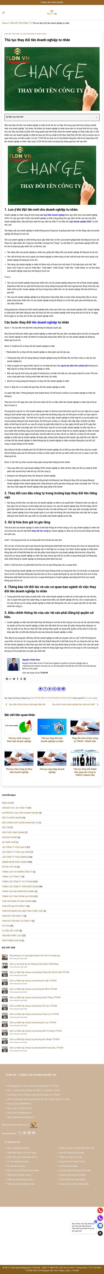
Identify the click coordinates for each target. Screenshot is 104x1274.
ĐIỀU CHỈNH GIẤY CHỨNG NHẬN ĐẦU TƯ (20, 822)
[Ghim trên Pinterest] (59, 689)
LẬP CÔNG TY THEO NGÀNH (14, 857)
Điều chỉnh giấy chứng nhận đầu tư (22, 1157)
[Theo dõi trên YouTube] (34, 1133)
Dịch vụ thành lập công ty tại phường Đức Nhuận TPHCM (34, 1039)
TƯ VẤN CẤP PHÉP (10, 931)
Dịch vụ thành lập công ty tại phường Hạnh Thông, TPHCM (35, 997)
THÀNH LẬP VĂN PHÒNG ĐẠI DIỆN (17, 896)
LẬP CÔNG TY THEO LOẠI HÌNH (16, 852)
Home (4, 23)
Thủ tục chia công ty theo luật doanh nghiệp (19, 770)
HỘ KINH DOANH (9, 837)
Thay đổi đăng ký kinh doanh (71, 1152)
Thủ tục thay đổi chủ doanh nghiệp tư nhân (52, 739)
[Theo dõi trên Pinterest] (24, 1133)
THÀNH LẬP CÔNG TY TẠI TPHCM (17, 881)
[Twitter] (14, 679)
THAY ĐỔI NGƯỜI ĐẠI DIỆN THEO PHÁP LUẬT (22, 911)
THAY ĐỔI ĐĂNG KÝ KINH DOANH (34, 34)
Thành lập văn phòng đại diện (20, 1179)
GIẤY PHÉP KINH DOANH (13, 832)
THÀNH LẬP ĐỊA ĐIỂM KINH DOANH (18, 891)
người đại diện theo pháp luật (74, 365)
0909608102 (25, 1104)
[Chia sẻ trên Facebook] (45, 689)
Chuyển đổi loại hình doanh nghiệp (74, 1184)
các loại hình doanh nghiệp (52, 215)
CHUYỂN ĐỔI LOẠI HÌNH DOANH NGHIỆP (20, 813)
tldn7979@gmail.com (22, 1113)
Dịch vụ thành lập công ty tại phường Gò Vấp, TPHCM (33, 980)
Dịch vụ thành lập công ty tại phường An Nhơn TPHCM (33, 989)
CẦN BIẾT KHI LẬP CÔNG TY (14, 808)
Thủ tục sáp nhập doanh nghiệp (52, 770)
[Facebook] (17, 679)
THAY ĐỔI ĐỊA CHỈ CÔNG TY (14, 906)
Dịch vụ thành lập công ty (18, 1148)
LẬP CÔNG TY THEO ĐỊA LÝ (14, 847)
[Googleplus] (10, 679)
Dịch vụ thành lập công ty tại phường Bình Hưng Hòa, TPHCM (36, 1048)
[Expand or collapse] (96, 117)
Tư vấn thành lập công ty (18, 1161)
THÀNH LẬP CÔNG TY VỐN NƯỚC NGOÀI (20, 886)
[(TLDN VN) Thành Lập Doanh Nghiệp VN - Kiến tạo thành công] (52, 12)
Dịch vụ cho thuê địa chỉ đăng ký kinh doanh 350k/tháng (34, 964)
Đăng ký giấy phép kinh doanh (72, 1175)
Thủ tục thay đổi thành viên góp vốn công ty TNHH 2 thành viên (85, 772)
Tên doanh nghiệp (90, 698)
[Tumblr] (21, 679)
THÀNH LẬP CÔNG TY (11, 876)
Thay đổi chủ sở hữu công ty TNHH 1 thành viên (85, 739)
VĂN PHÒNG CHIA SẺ (11, 940)
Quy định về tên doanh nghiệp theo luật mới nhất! (74, 704)
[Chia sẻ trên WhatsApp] (40, 689)
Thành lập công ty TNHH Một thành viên (76, 1148)
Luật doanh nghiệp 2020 (80, 221)
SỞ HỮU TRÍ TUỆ (9, 867)
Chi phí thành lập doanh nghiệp (72, 1179)
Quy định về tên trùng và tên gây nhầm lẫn (27, 704)
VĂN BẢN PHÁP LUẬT (12, 935)
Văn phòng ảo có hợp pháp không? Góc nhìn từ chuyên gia (35, 955)
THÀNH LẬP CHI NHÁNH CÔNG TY (17, 872)
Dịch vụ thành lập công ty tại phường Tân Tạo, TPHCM (33, 1006)
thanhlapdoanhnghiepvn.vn (23, 1117)
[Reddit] (25, 679)
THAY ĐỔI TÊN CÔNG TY (20, 23)
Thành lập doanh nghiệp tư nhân (21, 1184)
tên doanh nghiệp (44, 322)
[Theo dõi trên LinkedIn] (29, 1133)
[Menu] (3, 12)
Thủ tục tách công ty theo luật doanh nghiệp (19, 739)
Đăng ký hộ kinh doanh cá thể (72, 1161)
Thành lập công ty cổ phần (70, 1157)
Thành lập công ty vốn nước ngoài (22, 1152)
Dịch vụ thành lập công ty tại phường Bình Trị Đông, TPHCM (36, 1031)
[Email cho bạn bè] (54, 689)
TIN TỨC (5, 926)
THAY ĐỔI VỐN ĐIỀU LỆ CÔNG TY (17, 921)
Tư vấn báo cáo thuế (16, 1166)
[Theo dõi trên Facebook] (20, 1133)
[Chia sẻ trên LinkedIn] (63, 689)
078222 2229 (26, 1108)
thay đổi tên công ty (41, 531)
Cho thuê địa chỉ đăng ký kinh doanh (75, 1170)
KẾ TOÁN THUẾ (8, 842)
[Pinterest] (7, 679)
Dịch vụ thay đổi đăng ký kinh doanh (23, 1170)
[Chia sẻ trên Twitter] (50, 689)
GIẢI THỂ (6, 827)
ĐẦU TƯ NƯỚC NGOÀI (11, 817)
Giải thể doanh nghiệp (68, 1166)
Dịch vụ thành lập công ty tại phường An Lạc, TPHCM (33, 1022)
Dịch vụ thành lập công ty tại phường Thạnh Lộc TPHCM (34, 1014)
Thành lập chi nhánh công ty (19, 1175)
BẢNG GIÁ (6, 803)
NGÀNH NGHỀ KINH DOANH (14, 862)
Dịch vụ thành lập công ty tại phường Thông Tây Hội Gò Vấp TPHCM (39, 972)
